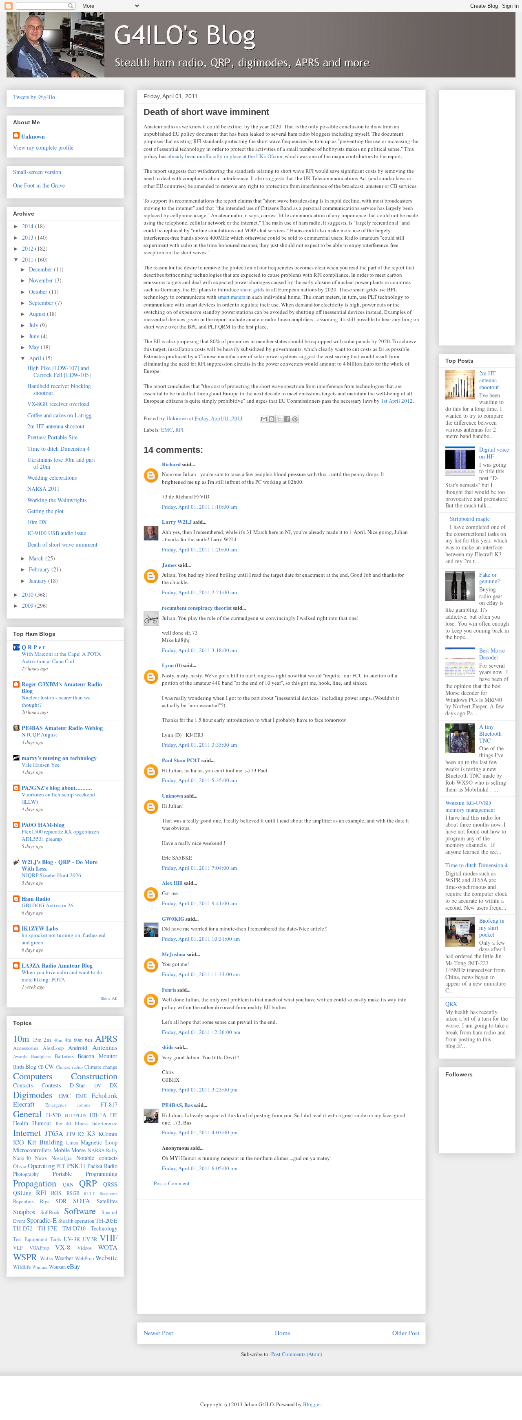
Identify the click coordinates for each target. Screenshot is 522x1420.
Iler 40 (63, 1123)
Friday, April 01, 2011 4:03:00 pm (199, 1132)
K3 (91, 1133)
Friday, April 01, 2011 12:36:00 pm (201, 1032)
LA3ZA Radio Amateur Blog (57, 965)
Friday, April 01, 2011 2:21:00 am (199, 592)
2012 (28, 248)
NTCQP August (39, 734)
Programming (101, 1173)
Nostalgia (61, 1158)
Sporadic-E (42, 1220)
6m (88, 1039)
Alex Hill (172, 882)
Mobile (61, 1150)
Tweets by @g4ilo (34, 97)
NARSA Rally (103, 1150)
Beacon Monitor (97, 1056)
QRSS (110, 1184)
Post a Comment (172, 1183)
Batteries (64, 1056)
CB (41, 1067)
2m (47, 1039)
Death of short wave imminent (62, 544)
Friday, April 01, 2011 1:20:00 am (199, 549)
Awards (20, 1056)
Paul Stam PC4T (181, 760)
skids (167, 1047)
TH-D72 (23, 1228)
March (37, 558)
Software (80, 1210)
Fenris (169, 989)
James (169, 565)
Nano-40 (22, 1158)
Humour (41, 1123)
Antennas (104, 1047)
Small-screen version (37, 172)
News (41, 1158)
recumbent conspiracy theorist (197, 607)
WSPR (25, 1256)
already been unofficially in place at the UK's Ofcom (225, 156)
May (35, 347)
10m (21, 1038)
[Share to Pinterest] (295, 419)
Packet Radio (102, 1166)
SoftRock (50, 1212)
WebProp (84, 1258)
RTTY (89, 1193)
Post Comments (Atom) (296, 1354)
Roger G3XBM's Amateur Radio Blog (62, 687)
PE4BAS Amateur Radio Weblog (62, 727)
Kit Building (45, 1142)
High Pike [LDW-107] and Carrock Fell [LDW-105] (59, 371)
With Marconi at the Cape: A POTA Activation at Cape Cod (61, 657)
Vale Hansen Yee (41, 764)
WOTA (107, 1247)
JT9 (70, 1134)
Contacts (23, 1085)
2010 (28, 594)
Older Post (405, 1333)
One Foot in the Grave (39, 185)
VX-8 (62, 1247)
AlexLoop (53, 1048)
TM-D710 (74, 1228)
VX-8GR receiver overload (58, 404)
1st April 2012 (397, 400)
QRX (451, 1004)
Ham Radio (36, 898)
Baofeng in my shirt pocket (491, 927)
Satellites (107, 1201)
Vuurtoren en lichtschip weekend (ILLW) (58, 798)
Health (20, 1123)
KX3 (18, 1142)
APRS (106, 1038)
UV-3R (72, 1239)
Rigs (44, 1201)
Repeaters (23, 1201)
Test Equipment (30, 1239)
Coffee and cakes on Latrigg (59, 415)
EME (81, 1096)
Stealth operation (76, 1220)
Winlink (40, 1267)
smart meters (231, 296)
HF (113, 1115)
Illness (81, 1123)
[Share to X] (279, 419)
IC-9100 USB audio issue (56, 533)
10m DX (37, 522)
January (38, 580)
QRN (68, 1184)
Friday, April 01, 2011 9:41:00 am (199, 903)
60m (78, 1039)
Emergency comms (68, 1105)
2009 (28, 605)
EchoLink (104, 1095)
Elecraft (24, 1104)
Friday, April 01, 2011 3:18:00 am (199, 650)
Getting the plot (45, 511)
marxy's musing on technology (59, 758)
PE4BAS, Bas (177, 1105)
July (34, 325)
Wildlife (22, 1266)
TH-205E (106, 1220)
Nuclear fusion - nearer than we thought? (56, 701)
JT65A (54, 1133)
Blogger (312, 1404)
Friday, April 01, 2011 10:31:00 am (201, 938)
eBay (73, 1266)
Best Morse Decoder (492, 653)
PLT (60, 1166)
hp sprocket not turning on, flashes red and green (64, 938)
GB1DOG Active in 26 (47, 905)
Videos (84, 1247)
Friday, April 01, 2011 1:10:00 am (199, 506)
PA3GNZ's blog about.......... (57, 787)
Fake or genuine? (489, 578)
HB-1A (98, 1115)
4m (68, 1039)
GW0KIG (173, 918)
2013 (28, 237)
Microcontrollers (32, 1150)
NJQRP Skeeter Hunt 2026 (51, 875)
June (35, 336)
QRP (88, 1183)
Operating (41, 1165)
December (41, 269)
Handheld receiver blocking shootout (59, 389)
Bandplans (41, 1056)
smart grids (252, 289)
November (42, 280)
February (40, 569)
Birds (18, 1066)
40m (58, 1040)
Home (282, 1333)
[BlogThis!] (272, 419)
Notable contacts (96, 1158)
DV (97, 1085)
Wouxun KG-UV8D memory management (470, 806)
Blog (30, 1066)
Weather (64, 1258)
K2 (81, 1134)
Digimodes (33, 1094)
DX (113, 1085)
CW (49, 1066)
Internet (27, 1132)
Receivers (108, 1193)
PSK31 (76, 1165)
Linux (72, 1142)
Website (106, 1257)
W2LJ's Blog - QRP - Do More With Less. (59, 865)
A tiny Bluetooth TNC (490, 733)
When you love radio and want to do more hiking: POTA (62, 975)
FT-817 (108, 1104)
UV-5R (90, 1239)
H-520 (53, 1115)
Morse (78, 1150)
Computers (33, 1075)
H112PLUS (75, 1115)
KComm (107, 1134)
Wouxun (57, 1266)
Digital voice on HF (494, 452)
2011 (28, 259)
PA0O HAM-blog (43, 824)
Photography (26, 1174)
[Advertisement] (281, 1257)
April (36, 358)
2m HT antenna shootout (55, 426)
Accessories (25, 1048)
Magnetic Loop (99, 1142)
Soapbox (24, 1211)
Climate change (100, 1066)
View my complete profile (43, 147)
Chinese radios (69, 1067)
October (39, 291)
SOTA (81, 1200)
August (38, 314)
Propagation (34, 1183)
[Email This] (264, 419)
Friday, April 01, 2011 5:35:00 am (199, 780)
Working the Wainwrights (56, 500)
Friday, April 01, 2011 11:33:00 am (201, 974)
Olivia (20, 1166)
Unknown (172, 795)
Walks (46, 1258)
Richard (171, 464)
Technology (104, 1228)
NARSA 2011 (43, 488)
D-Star (77, 1085)
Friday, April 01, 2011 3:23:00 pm (199, 1089)
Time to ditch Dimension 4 (58, 448)
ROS (56, 1193)
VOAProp (39, 1247)
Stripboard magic (470, 519)
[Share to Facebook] (287, 419)
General (27, 1113)
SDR (60, 1201)
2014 (28, 226)
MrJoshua (174, 954)
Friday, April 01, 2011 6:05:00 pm (199, 1168)
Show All (109, 998)
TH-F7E (47, 1228)
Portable (62, 1173)
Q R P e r (33, 647)
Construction (94, 1075)
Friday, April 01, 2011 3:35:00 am (199, 744)
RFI (179, 429)
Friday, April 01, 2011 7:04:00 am (199, 867)
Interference (104, 1123)
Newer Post (158, 1333)
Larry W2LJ (177, 521)
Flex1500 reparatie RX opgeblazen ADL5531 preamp (60, 835)
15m (37, 1039)
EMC (167, 429)
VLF (18, 1247)
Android (77, 1048)
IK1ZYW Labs (40, 928)
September (42, 302)
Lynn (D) (172, 665)
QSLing (22, 1193)
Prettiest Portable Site (52, 437)
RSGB (73, 1193)
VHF (108, 1237)
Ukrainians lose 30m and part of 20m (61, 463)
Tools (55, 1239)
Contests (51, 1085)
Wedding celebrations (52, 477)
